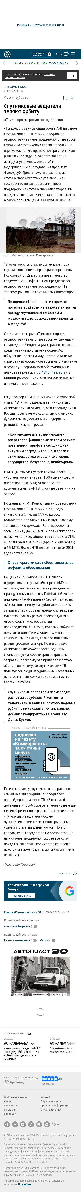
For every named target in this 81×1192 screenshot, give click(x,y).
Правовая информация (55, 1105)
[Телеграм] (7, 1124)
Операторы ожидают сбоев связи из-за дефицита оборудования (41, 565)
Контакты (10, 1105)
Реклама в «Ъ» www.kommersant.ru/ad (40, 25)
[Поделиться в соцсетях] (72, 97)
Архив (7, 1101)
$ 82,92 (17, 63)
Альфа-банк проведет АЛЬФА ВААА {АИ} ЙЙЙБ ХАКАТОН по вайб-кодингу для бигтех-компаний (22, 1053)
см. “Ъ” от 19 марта (51, 372)
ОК (72, 76)
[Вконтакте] (15, 1124)
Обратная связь (50, 1101)
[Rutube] (39, 1124)
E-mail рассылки (50, 1109)
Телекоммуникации (15, 86)
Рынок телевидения (17, 940)
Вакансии (10, 1113)
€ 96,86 (29, 63)
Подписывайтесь (21, 895)
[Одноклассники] (31, 1124)
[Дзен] (23, 1124)
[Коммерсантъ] (7, 54)
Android (45, 1097)
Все (29, 1033)
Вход (59, 54)
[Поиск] (66, 54)
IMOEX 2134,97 (57, 63)
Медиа (44, 940)
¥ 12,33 (41, 63)
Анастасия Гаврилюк (17, 926)
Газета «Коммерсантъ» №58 (22, 912)
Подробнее (24, 1184)
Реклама (9, 1109)
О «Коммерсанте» (16, 1097)
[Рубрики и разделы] (73, 54)
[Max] (47, 1124)
